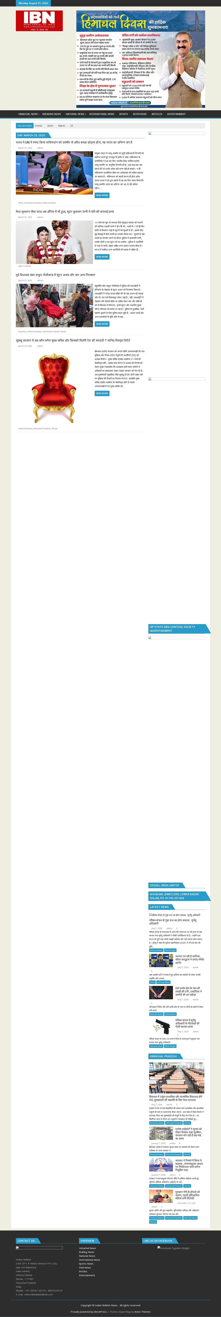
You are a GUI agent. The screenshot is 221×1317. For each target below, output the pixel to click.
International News (32, 202)
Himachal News (34, 331)
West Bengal (170, 950)
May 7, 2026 (156, 928)
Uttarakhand (170, 1014)
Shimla (54, 428)
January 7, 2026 (158, 1143)
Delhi (20, 202)
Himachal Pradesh (51, 331)
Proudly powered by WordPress (89, 1311)
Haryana (22, 331)
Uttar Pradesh (24, 266)
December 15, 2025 (186, 1203)
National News (49, 202)
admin (40, 148)
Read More (102, 195)
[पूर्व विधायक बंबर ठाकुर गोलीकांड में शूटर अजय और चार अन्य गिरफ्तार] (54, 285)
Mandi (63, 331)
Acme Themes (142, 1311)
